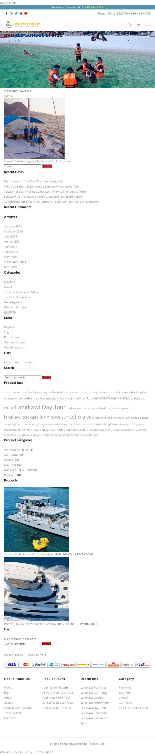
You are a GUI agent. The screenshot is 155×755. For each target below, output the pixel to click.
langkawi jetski (98, 408)
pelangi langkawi (40, 424)
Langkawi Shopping (94, 713)
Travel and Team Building (21, 292)
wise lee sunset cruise (86, 435)
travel (8, 287)
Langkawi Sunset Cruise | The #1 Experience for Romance (43, 196)
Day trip (9, 281)
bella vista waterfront (71, 392)
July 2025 (10, 236)
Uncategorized (14, 302)
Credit (8, 702)
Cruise (8, 459)
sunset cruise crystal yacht (127, 429)
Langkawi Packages (93, 687)
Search (46, 377)
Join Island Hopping (55, 687)
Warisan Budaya (15, 307)
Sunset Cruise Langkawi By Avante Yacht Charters (38, 161)
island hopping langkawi (46, 398)
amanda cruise (12, 392)
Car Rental (11, 454)
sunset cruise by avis (101, 429)
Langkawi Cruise (92, 697)
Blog (7, 692)
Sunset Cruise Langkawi (58, 702)
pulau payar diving (128, 424)
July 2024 (10, 246)
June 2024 (11, 251)
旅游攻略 (10, 312)
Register (9, 327)
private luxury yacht (61, 424)
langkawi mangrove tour (120, 408)
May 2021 (11, 267)
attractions (26, 392)
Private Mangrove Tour (58, 692)
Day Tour (10, 464)
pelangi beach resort (19, 424)
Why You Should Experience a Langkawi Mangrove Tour (41, 186)
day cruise (25, 398)
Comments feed (14, 342)
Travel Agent (12, 713)
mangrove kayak (101, 417)
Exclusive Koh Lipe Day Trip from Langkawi (33, 181)
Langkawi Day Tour (40, 406)
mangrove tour (120, 417)
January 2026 (13, 226)
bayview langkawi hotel (46, 392)
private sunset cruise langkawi (95, 424)
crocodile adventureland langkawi (129, 392)
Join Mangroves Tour (56, 697)
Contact (9, 718)
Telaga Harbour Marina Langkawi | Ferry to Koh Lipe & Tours (45, 191)
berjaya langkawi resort (97, 392)
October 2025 (13, 231)
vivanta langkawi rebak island (57, 435)
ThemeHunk (96, 743)
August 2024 (12, 241)
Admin (8, 95)
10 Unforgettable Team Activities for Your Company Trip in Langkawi (51, 201)
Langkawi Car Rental (94, 692)
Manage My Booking (17, 707)
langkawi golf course (78, 408)
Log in (8, 332)
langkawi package (21, 417)
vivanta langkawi (31, 435)
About (8, 697)
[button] (26, 752)
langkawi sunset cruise (66, 417)
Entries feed (12, 337)
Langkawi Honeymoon (96, 702)
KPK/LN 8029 (95, 7)
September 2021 (15, 261)
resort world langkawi (37, 429)
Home (8, 687)
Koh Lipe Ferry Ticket (19, 469)
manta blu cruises (140, 417)
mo (5, 424)
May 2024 (11, 256)
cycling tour (10, 398)
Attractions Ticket (16, 449)
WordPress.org (14, 347)
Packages (10, 475)
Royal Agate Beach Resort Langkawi (69, 429)
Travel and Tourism (17, 297)
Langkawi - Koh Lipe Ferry (76, 398)
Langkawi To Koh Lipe (57, 707)
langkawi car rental (111, 398)
